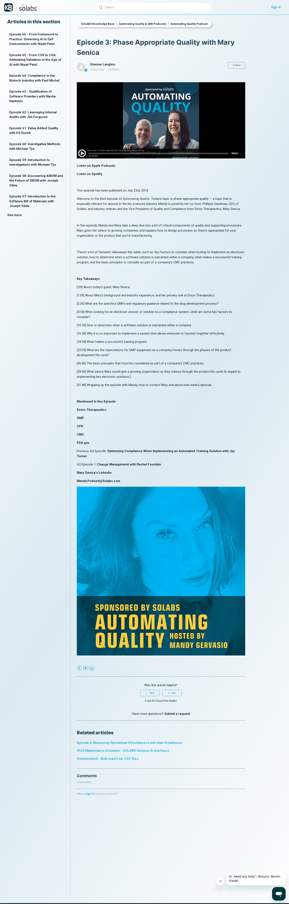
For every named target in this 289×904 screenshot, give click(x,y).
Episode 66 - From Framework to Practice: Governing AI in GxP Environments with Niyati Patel (33, 39)
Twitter (85, 668)
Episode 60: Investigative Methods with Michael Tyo (34, 146)
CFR (80, 426)
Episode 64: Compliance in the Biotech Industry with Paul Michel (34, 78)
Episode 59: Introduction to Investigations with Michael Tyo (32, 162)
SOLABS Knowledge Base (97, 23)
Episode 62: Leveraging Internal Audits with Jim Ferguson (33, 114)
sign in (89, 793)
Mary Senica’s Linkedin (94, 473)
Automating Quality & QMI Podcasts (142, 23)
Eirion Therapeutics (91, 410)
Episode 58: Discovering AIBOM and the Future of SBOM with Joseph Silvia (36, 180)
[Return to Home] (8, 7)
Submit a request (177, 714)
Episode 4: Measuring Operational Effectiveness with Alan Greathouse (129, 743)
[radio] (150, 693)
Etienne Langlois (102, 64)
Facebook (79, 668)
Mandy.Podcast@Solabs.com (98, 481)
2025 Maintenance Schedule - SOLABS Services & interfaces (123, 751)
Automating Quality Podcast (189, 23)
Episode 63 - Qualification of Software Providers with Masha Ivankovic (32, 96)
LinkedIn (91, 668)
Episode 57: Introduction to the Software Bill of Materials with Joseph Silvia (32, 201)
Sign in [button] (276, 7)
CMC (80, 434)
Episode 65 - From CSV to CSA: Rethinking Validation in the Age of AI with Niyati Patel (35, 60)
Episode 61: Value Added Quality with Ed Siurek (33, 130)
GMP (80, 418)
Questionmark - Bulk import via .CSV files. (108, 759)
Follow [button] (237, 65)
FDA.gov (83, 443)
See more (14, 215)
